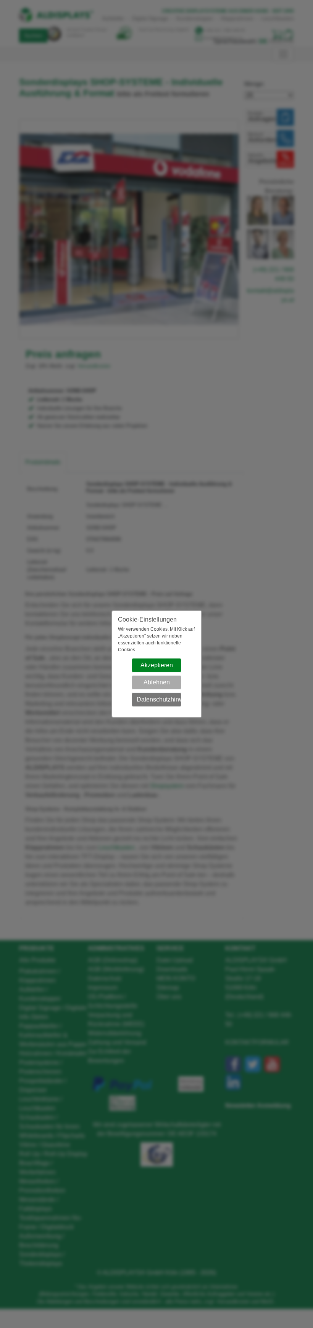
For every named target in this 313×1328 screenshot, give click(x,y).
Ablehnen (157, 682)
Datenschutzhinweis (159, 699)
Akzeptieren (156, 665)
